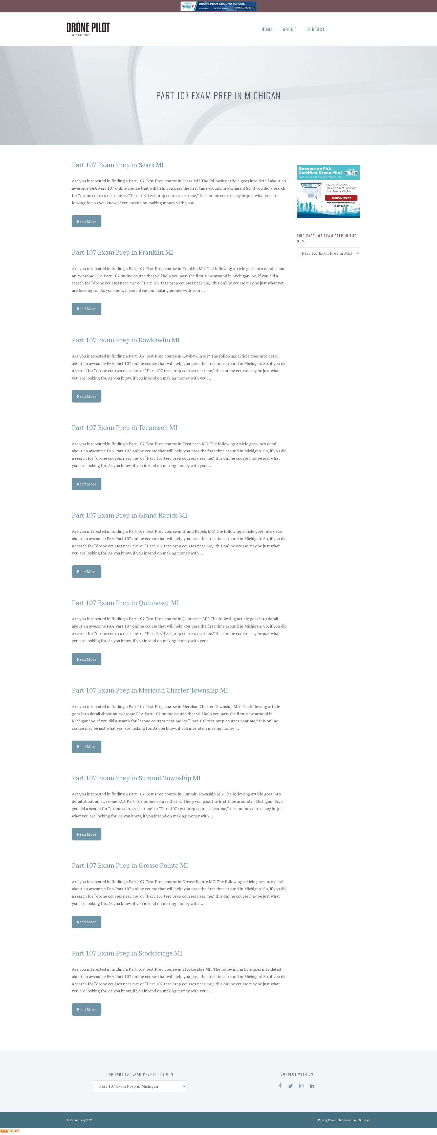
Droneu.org (77, 1120)
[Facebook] (338, 28)
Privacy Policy (327, 1120)
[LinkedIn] (364, 28)
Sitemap (364, 1120)
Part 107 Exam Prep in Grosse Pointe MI (130, 865)
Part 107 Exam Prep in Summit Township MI (136, 777)
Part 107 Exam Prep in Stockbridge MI (127, 953)
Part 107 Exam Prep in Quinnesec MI (125, 602)
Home (267, 29)
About (289, 29)
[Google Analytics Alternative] (10, 1131)
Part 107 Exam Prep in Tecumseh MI (125, 427)
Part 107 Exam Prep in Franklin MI (122, 252)
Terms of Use (347, 1120)
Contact (316, 29)
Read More (86, 221)
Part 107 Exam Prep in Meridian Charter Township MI (150, 690)
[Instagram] (356, 28)
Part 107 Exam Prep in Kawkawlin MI (126, 340)
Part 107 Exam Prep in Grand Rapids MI (129, 515)
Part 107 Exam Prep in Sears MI (118, 164)
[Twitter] (347, 28)
